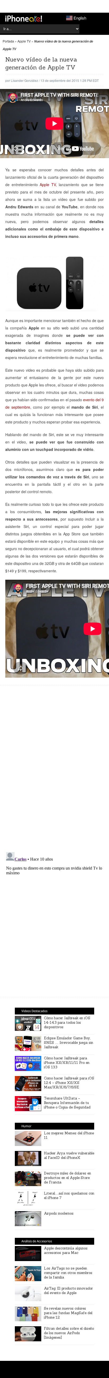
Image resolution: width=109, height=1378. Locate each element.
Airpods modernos (59, 1213)
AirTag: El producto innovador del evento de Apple (68, 1290)
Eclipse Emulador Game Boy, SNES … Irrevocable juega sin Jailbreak (68, 1042)
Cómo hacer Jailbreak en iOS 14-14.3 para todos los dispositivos (67, 1022)
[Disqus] (54, 771)
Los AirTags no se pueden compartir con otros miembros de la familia (68, 1273)
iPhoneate (23, 18)
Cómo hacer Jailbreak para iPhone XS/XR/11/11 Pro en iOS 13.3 (66, 1062)
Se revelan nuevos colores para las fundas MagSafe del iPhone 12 (68, 1313)
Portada (8, 41)
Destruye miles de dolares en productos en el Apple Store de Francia (67, 1177)
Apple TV (24, 41)
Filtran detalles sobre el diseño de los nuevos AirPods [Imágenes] (69, 1333)
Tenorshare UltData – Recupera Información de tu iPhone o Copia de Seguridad (67, 1103)
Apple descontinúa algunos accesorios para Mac (66, 1250)
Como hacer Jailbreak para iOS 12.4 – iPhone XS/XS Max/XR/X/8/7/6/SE (69, 1082)
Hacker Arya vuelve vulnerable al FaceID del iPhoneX (69, 1155)
